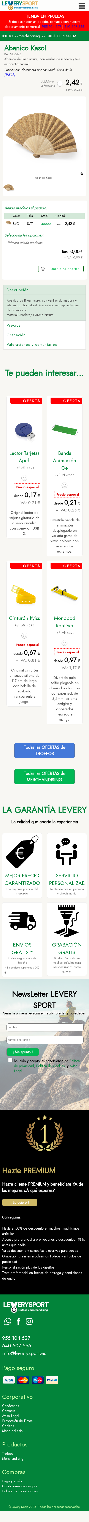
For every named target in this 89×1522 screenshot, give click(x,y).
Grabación (16, 334)
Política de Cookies (50, 1065)
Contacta (8, 1410)
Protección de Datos (17, 1420)
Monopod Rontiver (64, 621)
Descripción (18, 289)
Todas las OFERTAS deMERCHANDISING (44, 776)
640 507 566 (74, 26)
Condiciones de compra (19, 1486)
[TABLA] (9, 74)
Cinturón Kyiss (24, 618)
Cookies (8, 1425)
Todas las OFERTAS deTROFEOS (44, 750)
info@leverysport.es (24, 1353)
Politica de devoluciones (20, 1491)
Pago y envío (12, 1481)
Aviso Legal (10, 1415)
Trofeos (7, 1453)
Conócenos (10, 1405)
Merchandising (29, 36)
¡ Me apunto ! (23, 1052)
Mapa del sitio (12, 1430)
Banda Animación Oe (64, 460)
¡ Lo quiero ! (20, 1202)
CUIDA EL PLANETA (61, 36)
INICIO (7, 36)
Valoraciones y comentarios (32, 344)
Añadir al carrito (64, 269)
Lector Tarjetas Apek (24, 456)
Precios (14, 325)
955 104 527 (51, 26)
